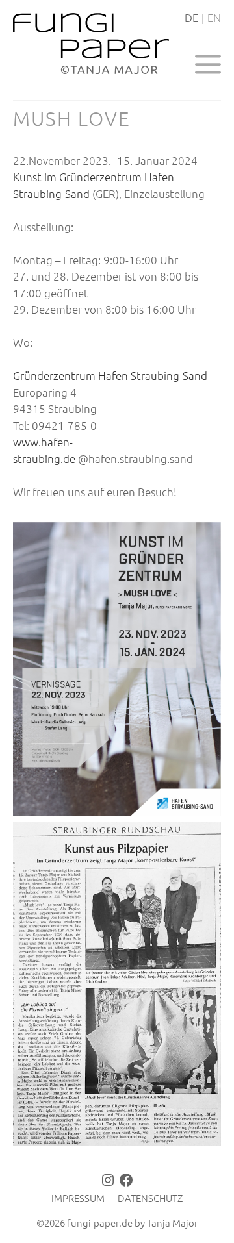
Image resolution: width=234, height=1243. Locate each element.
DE (191, 17)
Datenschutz (150, 1198)
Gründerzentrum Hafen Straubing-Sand (110, 375)
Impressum (78, 1198)
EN (214, 17)
